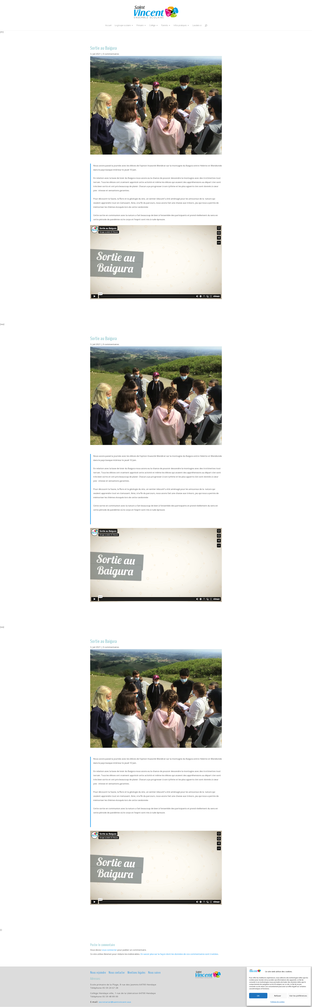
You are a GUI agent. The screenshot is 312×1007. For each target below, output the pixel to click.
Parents (164, 25)
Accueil (108, 25)
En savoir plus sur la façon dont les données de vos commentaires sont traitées (179, 954)
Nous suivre (154, 972)
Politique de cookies (277, 1002)
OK (258, 995)
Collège (152, 25)
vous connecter (109, 949)
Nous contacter (117, 972)
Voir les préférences (298, 995)
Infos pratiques (180, 25)
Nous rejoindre (98, 972)
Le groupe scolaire (123, 25)
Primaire (140, 25)
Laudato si (196, 25)
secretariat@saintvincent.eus (115, 1002)
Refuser (277, 995)
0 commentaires (111, 53)
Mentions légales (136, 972)
